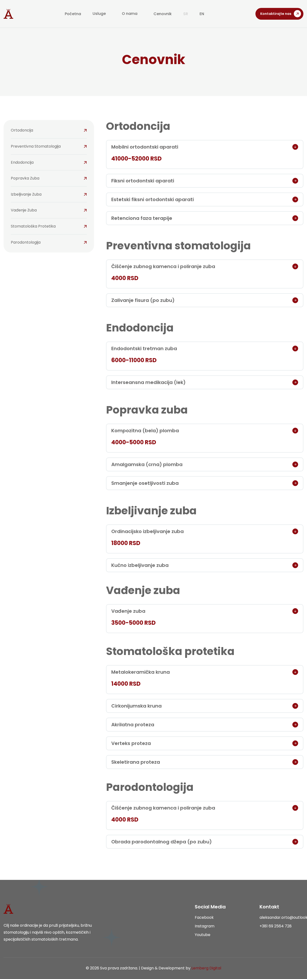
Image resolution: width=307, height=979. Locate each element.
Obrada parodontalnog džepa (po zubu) (161, 841)
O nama (129, 13)
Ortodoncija (22, 130)
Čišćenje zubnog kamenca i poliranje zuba (163, 266)
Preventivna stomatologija (36, 146)
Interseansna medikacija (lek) (148, 382)
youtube (202, 934)
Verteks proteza (131, 743)
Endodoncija (22, 162)
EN (202, 14)
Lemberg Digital (206, 968)
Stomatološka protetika (33, 226)
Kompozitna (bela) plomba (145, 430)
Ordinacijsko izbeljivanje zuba (147, 531)
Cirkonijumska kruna (136, 706)
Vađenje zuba (24, 210)
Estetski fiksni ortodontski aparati (152, 199)
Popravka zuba (25, 178)
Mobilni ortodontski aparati (144, 147)
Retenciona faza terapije (141, 218)
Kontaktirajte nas (275, 13)
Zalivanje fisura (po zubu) (143, 300)
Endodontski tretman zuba (144, 348)
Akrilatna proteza (132, 724)
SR (185, 14)
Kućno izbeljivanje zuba (140, 565)
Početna (73, 14)
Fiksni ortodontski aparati (142, 180)
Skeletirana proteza (135, 762)
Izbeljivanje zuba (26, 194)
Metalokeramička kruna (140, 672)
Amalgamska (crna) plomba (147, 464)
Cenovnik (163, 14)
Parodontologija (26, 242)
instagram (204, 926)
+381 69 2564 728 (276, 926)
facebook (204, 917)
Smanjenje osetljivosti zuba (145, 483)
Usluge (99, 13)
